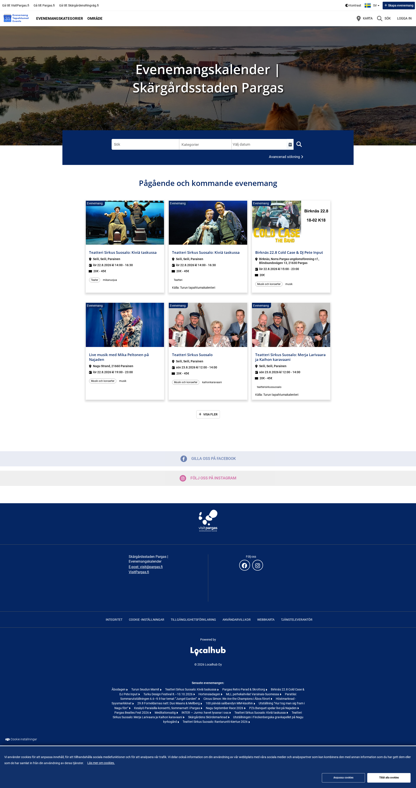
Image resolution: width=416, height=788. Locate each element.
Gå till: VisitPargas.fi (15, 5)
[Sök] (299, 144)
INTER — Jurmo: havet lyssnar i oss (205, 712)
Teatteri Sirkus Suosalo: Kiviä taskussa (191, 689)
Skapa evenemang (400, 5)
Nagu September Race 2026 (225, 708)
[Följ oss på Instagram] (257, 565)
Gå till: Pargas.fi (44, 5)
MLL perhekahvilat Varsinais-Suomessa (253, 694)
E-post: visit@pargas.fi (146, 567)
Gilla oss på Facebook (213, 458)
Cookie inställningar (24, 739)
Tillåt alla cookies (389, 777)
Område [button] (94, 18)
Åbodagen (119, 689)
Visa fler (210, 414)
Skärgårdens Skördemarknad (208, 717)
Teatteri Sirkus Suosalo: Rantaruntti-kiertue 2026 (215, 721)
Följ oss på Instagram (213, 478)
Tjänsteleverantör (296, 619)
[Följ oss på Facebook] (244, 565)
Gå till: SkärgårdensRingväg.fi (79, 5)
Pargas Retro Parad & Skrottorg (244, 689)
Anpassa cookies (343, 777)
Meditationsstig (165, 712)
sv (376, 4)
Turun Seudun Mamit (145, 689)
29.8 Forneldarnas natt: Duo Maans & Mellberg (168, 703)
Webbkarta (266, 619)
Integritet (114, 619)
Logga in (404, 18)
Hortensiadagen (209, 694)
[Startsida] (16, 18)
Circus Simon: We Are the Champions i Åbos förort (237, 698)
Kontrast (355, 5)
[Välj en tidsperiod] (290, 144)
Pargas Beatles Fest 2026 (132, 712)
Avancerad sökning (284, 157)
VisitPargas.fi (139, 572)
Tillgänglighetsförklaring (193, 619)
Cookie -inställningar (146, 619)
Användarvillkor (237, 619)
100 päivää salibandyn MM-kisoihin (230, 703)
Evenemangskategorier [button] (59, 18)
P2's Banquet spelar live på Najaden (273, 708)
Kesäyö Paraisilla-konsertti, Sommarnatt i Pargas (167, 708)
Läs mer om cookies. (101, 763)
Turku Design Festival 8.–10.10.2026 (168, 694)
